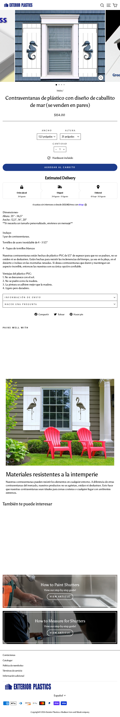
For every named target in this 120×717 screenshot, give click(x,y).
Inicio (59, 90)
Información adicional (13, 675)
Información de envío (23, 297)
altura (70, 130)
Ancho (47, 130)
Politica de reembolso (13, 665)
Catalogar (7, 660)
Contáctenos (9, 655)
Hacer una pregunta (21, 304)
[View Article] (60, 591)
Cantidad (60, 143)
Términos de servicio (12, 670)
